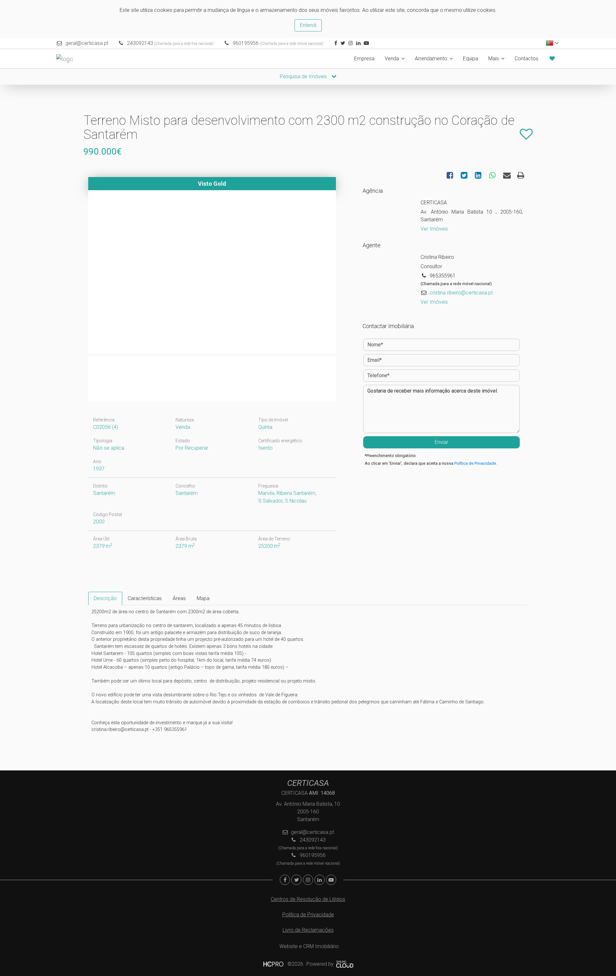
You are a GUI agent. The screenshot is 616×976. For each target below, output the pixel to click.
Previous (79, 273)
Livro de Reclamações (308, 930)
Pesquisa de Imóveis (304, 76)
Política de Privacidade (475, 463)
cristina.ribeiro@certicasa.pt (461, 293)
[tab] (105, 598)
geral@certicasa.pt (86, 43)
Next (344, 273)
